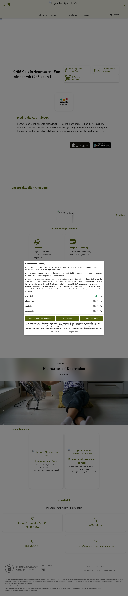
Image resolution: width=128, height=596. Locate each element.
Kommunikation (31, 311)
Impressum (73, 332)
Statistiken (29, 306)
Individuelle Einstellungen (40, 318)
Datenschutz (55, 332)
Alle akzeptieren (91, 318)
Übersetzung (30, 301)
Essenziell (29, 296)
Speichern (67, 318)
